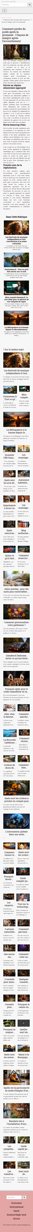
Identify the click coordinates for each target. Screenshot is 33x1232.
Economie (16, 1202)
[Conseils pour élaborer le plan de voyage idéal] (9, 998)
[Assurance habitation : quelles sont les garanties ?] (24, 473)
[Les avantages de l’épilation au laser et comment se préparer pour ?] (24, 499)
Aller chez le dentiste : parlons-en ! (9, 718)
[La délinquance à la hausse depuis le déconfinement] (16, 318)
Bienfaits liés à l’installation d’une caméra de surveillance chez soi (16, 1125)
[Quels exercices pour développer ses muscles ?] (9, 524)
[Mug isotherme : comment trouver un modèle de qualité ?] (24, 524)
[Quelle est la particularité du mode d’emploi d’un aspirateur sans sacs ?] (16, 1077)
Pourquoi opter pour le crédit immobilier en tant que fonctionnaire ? (16, 692)
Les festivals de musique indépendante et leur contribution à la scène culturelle (16, 240)
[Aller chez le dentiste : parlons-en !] (9, 707)
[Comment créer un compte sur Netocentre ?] (24, 948)
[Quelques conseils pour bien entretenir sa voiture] (24, 973)
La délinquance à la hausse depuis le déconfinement (16, 328)
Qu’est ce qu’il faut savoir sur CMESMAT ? (9, 559)
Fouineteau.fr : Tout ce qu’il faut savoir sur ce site (16, 270)
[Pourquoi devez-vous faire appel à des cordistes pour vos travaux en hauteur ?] (8, 870)
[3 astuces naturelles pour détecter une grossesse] (9, 922)
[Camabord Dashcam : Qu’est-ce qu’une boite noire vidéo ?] (16, 645)
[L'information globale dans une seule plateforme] (16, 821)
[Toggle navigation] (4, 10)
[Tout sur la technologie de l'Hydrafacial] (23, 897)
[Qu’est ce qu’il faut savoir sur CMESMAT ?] (9, 549)
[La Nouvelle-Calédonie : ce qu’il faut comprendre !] (10, 733)
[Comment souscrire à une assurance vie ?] (24, 549)
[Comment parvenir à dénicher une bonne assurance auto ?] (24, 922)
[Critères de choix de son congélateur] (9, 758)
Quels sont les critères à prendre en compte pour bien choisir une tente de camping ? (16, 802)
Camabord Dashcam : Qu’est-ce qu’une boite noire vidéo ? (16, 658)
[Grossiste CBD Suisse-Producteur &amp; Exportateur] (9, 448)
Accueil (3, 17)
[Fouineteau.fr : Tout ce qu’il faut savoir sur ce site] (16, 260)
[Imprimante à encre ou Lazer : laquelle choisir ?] (9, 499)
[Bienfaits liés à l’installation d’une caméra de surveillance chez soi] (16, 1110)
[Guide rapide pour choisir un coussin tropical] (24, 1140)
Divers (9, 17)
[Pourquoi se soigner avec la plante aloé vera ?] (9, 1023)
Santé (16, 1210)
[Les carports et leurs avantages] (8, 896)
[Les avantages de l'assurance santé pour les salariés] (24, 448)
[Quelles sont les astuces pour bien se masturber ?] (24, 1023)
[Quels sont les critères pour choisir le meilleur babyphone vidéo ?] (24, 846)
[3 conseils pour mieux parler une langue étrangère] (9, 973)
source (28, 102)
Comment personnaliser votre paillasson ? (16, 623)
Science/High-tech (16, 1214)
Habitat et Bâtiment (16, 1227)
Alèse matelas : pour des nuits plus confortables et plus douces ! (17, 592)
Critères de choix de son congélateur (9, 769)
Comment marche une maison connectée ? (24, 718)
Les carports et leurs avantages (8, 906)
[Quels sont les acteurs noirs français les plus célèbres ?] (9, 1048)
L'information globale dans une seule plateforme (16, 834)
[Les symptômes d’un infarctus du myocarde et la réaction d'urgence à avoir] (9, 1140)
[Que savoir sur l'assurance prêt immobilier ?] (9, 948)
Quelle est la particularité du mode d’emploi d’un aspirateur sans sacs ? (16, 1090)
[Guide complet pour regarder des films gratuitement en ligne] (23, 871)
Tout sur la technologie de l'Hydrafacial (23, 908)
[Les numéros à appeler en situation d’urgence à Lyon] (9, 1165)
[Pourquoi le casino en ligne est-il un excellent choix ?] (24, 998)
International (16, 1206)
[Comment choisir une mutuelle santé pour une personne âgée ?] (24, 732)
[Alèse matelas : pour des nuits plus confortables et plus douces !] (16, 578)
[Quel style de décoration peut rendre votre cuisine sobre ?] (24, 1165)
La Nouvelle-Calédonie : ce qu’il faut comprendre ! (10, 744)
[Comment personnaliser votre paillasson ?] (16, 611)
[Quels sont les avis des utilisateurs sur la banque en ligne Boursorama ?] (9, 473)
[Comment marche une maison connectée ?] (24, 707)
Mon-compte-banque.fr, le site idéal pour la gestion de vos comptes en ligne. (16, 299)
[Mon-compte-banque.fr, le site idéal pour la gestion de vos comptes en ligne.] (16, 288)
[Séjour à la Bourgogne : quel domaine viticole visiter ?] (24, 1048)
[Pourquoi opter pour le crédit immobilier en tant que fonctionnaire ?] (16, 678)
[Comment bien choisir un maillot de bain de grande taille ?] (24, 758)
